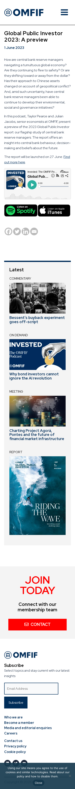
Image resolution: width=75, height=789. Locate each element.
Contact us (13, 741)
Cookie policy (15, 752)
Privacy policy (15, 746)
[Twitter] (17, 231)
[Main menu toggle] (64, 12)
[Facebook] (8, 231)
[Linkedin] (25, 231)
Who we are (13, 717)
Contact (41, 624)
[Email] (34, 231)
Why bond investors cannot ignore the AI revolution (34, 376)
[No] (70, 776)
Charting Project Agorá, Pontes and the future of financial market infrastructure (36, 434)
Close (38, 782)
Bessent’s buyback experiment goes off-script (37, 319)
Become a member (19, 723)
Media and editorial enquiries (28, 728)
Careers (11, 733)
